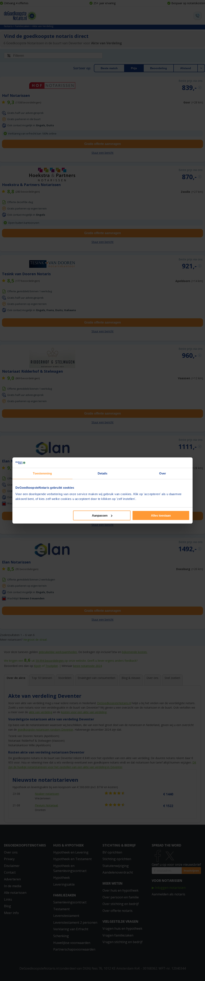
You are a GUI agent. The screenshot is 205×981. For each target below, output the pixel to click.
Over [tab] (162, 473)
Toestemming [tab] (42, 473)
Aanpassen (100, 515)
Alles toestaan (161, 515)
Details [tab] (103, 473)
